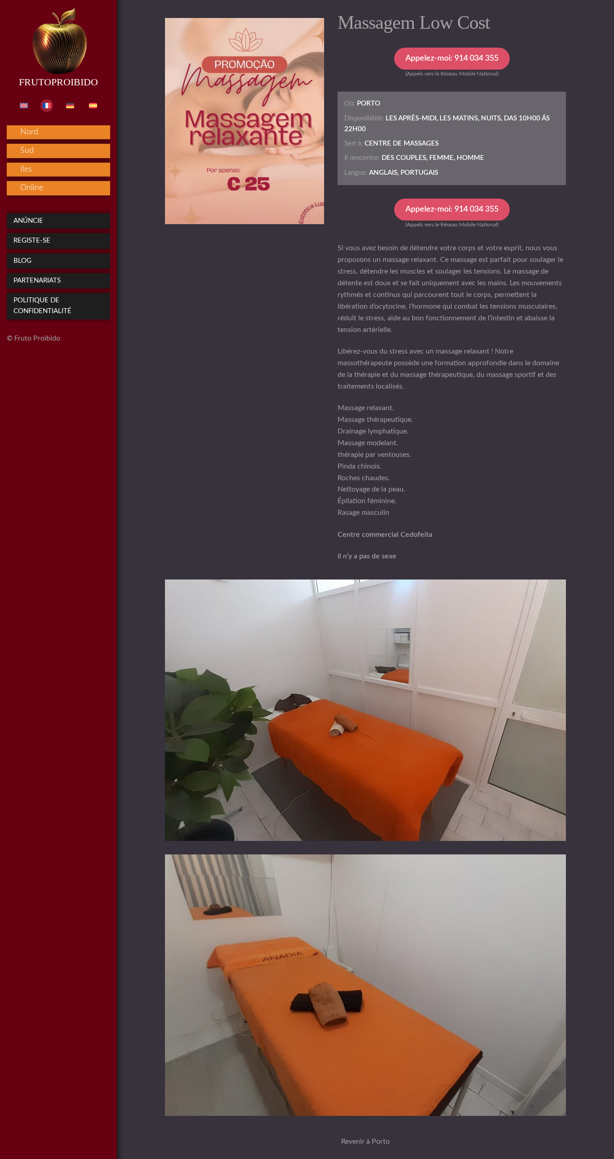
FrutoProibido (58, 82)
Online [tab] (31, 188)
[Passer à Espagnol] (93, 105)
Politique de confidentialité (42, 305)
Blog (22, 260)
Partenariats (37, 280)
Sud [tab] (27, 150)
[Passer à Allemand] (70, 105)
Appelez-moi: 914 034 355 (451, 58)
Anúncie (28, 220)
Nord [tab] (29, 132)
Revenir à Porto (365, 1141)
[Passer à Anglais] (24, 105)
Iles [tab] (26, 169)
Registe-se (31, 240)
